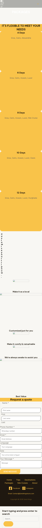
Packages (9, 483)
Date (2, 451)
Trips (18, 480)
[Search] (8, 524)
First (3, 414)
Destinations (30, 480)
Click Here (21, 41)
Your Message (7, 459)
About (34, 483)
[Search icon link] (33, 3)
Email (3, 435)
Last (3, 422)
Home (9, 480)
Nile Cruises (22, 483)
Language (4, 443)
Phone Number (7, 427)
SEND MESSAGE (10, 471)
